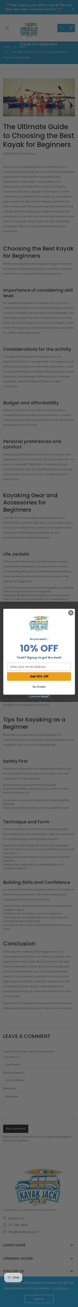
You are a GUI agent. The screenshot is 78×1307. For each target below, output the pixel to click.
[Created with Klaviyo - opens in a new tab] (39, 696)
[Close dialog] (71, 612)
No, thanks (39, 687)
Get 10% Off (39, 676)
